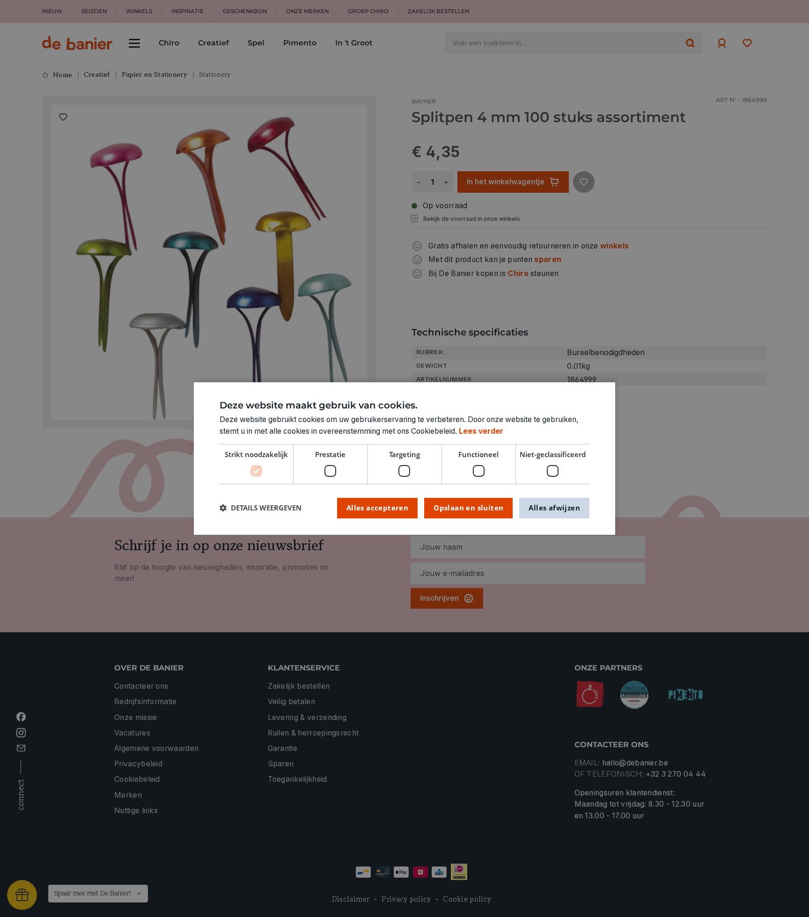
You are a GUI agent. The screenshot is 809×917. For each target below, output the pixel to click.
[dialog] (404, 458)
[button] (261, 508)
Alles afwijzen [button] (554, 507)
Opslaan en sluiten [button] (468, 507)
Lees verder (481, 431)
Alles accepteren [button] (377, 507)
